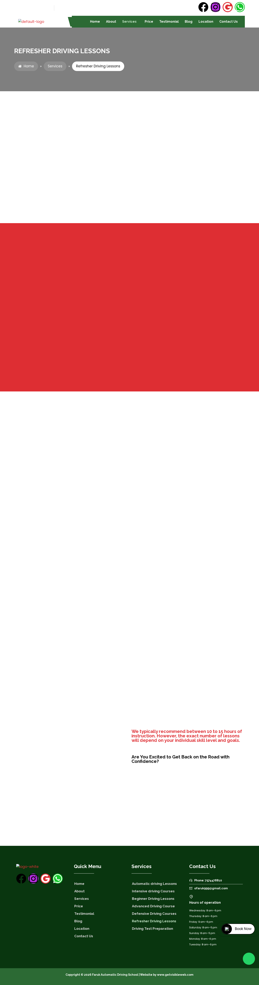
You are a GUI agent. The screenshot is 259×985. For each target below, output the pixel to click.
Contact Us (228, 21)
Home (95, 21)
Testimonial (169, 21)
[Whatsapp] (240, 7)
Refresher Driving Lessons (154, 921)
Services (129, 21)
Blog (188, 21)
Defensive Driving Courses (154, 914)
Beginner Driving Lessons (153, 899)
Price (149, 21)
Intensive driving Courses (153, 891)
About (111, 21)
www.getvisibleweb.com (175, 974)
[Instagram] (215, 7)
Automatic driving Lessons (154, 884)
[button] (130, 21)
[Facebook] (203, 7)
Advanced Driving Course (153, 906)
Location (205, 21)
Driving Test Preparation (152, 929)
